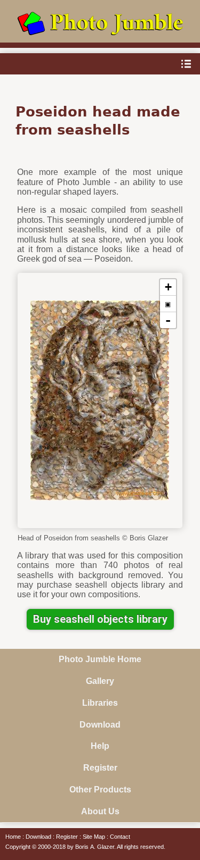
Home (13, 836)
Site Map (94, 836)
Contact (120, 836)
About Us (100, 811)
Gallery (100, 681)
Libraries (100, 702)
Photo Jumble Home (100, 659)
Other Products (100, 789)
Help (100, 745)
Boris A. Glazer (94, 847)
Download (100, 724)
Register (100, 767)
